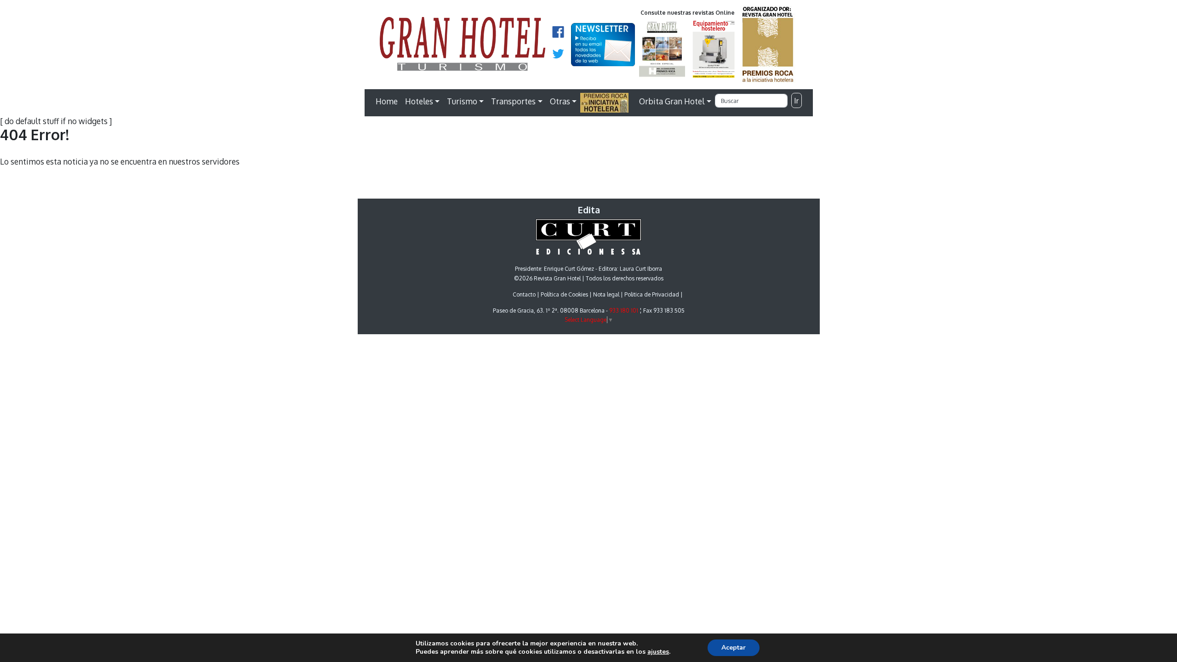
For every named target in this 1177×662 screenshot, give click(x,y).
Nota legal (606, 294)
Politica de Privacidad (651, 294)
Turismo (462, 101)
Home (387, 101)
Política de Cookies (564, 294)
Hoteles (419, 101)
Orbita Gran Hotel (671, 101)
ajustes (658, 652)
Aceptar (733, 647)
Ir (796, 100)
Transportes (513, 101)
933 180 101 (623, 310)
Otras (560, 101)
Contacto (524, 294)
